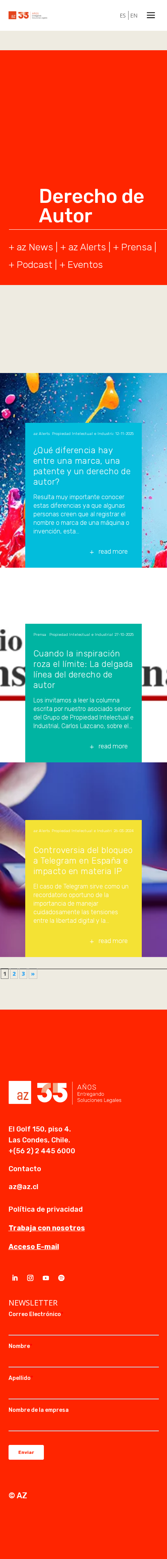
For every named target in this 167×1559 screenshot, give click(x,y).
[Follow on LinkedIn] (15, 1278)
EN (133, 15)
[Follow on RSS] (61, 1278)
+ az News (31, 247)
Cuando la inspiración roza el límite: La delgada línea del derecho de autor (83, 669)
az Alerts (87, 247)
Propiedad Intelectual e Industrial (82, 433)
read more (113, 551)
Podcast (34, 264)
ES (123, 15)
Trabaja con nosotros (47, 1228)
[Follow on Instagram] (30, 1278)
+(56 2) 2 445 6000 (42, 1151)
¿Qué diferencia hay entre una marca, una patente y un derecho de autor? (82, 466)
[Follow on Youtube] (46, 1278)
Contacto (25, 1169)
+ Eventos (81, 264)
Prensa (136, 247)
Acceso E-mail (34, 1246)
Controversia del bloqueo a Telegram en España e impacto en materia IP (83, 860)
